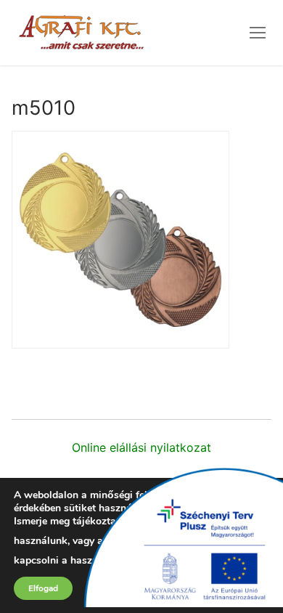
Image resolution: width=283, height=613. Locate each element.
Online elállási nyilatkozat (141, 447)
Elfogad (43, 588)
